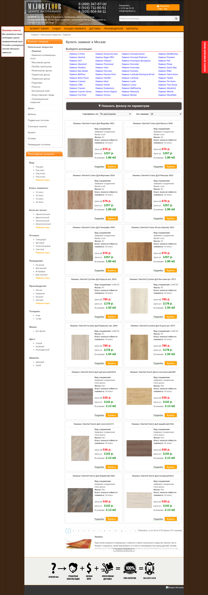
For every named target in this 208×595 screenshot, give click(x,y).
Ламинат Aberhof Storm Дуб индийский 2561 (153, 424)
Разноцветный (42, 350)
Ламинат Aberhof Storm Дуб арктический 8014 (94, 372)
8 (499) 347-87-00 (92, 4)
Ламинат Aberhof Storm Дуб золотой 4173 (94, 424)
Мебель (32, 114)
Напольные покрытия (51, 35)
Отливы (32, 138)
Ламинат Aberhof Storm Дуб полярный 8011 (153, 476)
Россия (39, 290)
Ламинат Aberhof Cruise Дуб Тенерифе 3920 (94, 227)
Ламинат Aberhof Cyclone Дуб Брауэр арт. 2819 (93, 279)
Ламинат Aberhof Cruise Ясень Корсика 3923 (152, 227)
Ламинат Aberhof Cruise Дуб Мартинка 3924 (94, 175)
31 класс (40, 192)
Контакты (132, 28)
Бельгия (39, 297)
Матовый (40, 243)
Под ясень (40, 173)
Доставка (95, 28)
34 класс (40, 202)
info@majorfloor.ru (127, 11)
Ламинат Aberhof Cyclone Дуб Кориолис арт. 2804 (93, 326)
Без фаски (40, 331)
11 (122, 531)
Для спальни (41, 275)
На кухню (40, 265)
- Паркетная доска (40, 74)
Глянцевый (41, 240)
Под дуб (39, 167)
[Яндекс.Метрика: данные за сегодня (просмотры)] (175, 587)
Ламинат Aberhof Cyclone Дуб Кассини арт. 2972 (153, 279)
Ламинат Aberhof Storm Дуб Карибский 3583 (94, 476)
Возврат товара (39, 28)
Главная (35, 35)
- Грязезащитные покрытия (39, 100)
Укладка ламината (75, 28)
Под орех (40, 170)
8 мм (38, 315)
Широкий (40, 362)
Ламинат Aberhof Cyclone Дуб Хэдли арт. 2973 (153, 326)
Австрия (39, 300)
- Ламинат (35, 51)
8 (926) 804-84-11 (92, 11)
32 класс (40, 195)
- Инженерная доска (41, 70)
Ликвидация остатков (39, 144)
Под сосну (40, 177)
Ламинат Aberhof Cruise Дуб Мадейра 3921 (93, 123)
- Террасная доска (40, 78)
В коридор (40, 271)
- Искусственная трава (42, 95)
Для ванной (41, 268)
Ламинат (67, 35)
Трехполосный (42, 221)
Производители (113, 28)
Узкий (38, 365)
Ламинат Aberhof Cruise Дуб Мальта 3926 (153, 123)
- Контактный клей (40, 91)
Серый (39, 343)
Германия (40, 293)
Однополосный (43, 214)
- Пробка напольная (41, 66)
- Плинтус (35, 86)
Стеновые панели (37, 126)
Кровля (31, 132)
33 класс (40, 199)
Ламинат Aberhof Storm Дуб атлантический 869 (153, 372)
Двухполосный (42, 217)
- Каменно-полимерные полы (43, 57)
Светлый (40, 249)
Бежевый (40, 346)
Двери (31, 108)
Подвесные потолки (38, 120)
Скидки (56, 28)
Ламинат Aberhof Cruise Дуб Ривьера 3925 (152, 175)
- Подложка (36, 82)
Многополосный (43, 224)
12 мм (38, 319)
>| (135, 531)
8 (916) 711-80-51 (92, 8)
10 (115, 531)
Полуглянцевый (43, 246)
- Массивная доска (40, 62)
